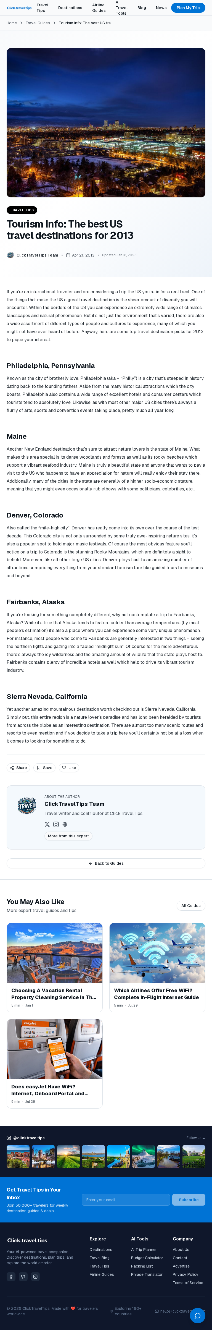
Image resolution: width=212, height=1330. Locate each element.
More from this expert (68, 835)
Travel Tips (42, 7)
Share (21, 767)
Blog (141, 7)
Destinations (70, 7)
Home (12, 22)
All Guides (191, 905)
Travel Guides (38, 22)
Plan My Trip (188, 7)
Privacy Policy (185, 1274)
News (161, 7)
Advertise (181, 1266)
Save (47, 767)
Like (72, 767)
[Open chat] (197, 1315)
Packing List (142, 1266)
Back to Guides (109, 863)
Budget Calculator (147, 1257)
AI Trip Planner (144, 1249)
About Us (181, 1249)
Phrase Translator (147, 1274)
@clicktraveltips (29, 1137)
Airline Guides (99, 7)
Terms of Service (188, 1282)
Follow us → (196, 1138)
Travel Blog (100, 1257)
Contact (180, 1257)
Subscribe (189, 1199)
